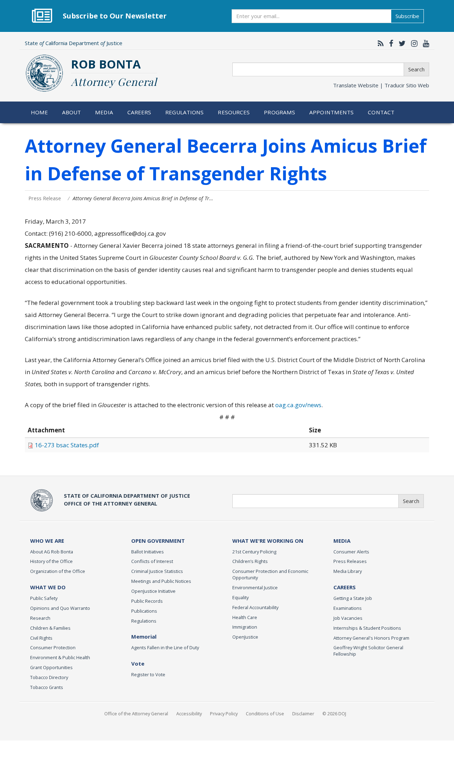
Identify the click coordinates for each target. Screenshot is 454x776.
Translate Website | (381, 85)
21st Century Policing (254, 551)
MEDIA (341, 540)
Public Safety (43, 598)
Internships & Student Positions (367, 628)
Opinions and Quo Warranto (60, 608)
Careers (139, 112)
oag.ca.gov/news (298, 405)
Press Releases (350, 561)
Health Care (244, 617)
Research (40, 618)
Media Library (347, 571)
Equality (240, 597)
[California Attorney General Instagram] (412, 43)
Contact (381, 112)
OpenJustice (245, 637)
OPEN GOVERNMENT (158, 540)
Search (416, 69)
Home (39, 112)
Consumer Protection (53, 647)
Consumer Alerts (351, 551)
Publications (144, 611)
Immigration (244, 627)
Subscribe (407, 16)
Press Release (44, 198)
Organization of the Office (57, 571)
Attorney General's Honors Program (371, 638)
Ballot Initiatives (147, 551)
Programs (279, 112)
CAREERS (344, 587)
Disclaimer (303, 713)
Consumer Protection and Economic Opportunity (270, 574)
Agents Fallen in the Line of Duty (165, 647)
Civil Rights (41, 638)
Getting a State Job (352, 598)
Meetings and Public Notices (161, 581)
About (71, 112)
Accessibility (189, 713)
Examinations (347, 608)
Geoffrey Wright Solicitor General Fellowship (368, 650)
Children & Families (50, 628)
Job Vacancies (347, 618)
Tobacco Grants (46, 687)
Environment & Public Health (60, 657)
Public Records (147, 601)
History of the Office (51, 561)
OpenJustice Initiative (153, 591)
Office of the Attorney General (136, 713)
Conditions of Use (265, 713)
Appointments (331, 112)
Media (104, 112)
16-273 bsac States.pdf (67, 445)
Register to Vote (148, 674)
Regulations (184, 112)
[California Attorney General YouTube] (424, 43)
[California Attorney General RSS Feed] (379, 43)
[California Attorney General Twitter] (400, 43)
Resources (234, 112)
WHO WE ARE (47, 540)
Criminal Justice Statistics (157, 571)
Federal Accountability (255, 607)
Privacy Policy (224, 713)
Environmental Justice (255, 587)
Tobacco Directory (49, 677)
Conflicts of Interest (152, 561)
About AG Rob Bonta (51, 551)
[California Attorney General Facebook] (389, 43)
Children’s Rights (250, 561)
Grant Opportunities (51, 667)
